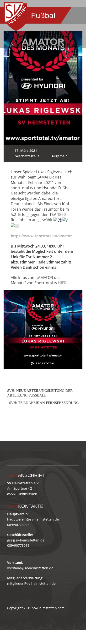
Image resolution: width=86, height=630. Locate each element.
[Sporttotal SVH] (71, 445)
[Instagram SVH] (60, 445)
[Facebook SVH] (50, 445)
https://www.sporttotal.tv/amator (41, 235)
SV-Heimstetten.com (48, 608)
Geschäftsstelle (27, 156)
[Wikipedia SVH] (81, 445)
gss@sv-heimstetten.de (25, 540)
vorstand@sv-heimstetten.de (30, 568)
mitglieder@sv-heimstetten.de (31, 583)
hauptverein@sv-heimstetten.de (33, 519)
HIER (62, 282)
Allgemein (60, 156)
